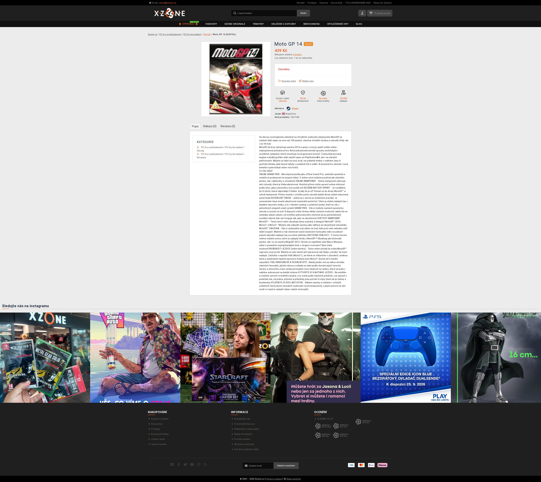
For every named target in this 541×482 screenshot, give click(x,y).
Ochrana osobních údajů (246, 449)
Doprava (324, 3)
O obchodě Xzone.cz (244, 424)
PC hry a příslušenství (212, 147)
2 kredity (297, 54)
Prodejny (312, 3)
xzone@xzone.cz (164, 3)
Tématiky (258, 24)
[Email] (172, 465)
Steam (295, 108)
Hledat (303, 13)
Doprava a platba (159, 419)
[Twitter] (185, 465)
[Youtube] (192, 465)
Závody (200, 151)
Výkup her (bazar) (382, 3)
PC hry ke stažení (234, 147)
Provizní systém (242, 439)
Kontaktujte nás (242, 419)
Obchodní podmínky (244, 444)
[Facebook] (179, 465)
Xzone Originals (235, 24)
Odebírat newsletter (286, 465)
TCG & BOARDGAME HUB (357, 3)
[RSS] (205, 465)
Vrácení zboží (158, 439)
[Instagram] (199, 465)
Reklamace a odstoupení (246, 429)
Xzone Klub (336, 3)
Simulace (201, 157)
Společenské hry (337, 24)
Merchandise (311, 24)
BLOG (359, 24)
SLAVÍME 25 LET (325, 419)
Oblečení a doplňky (283, 24)
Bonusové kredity (160, 434)
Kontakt (301, 3)
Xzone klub (156, 424)
